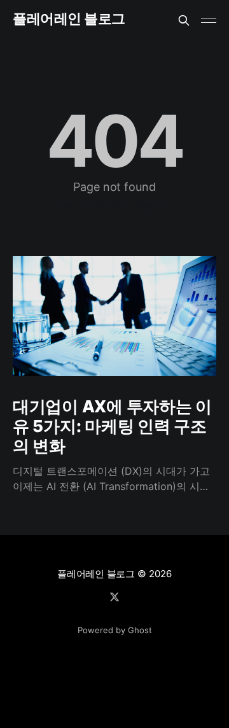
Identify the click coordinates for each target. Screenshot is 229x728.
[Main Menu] (208, 20)
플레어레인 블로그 (69, 18)
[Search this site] (184, 20)
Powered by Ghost (115, 630)
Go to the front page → (115, 205)
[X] (114, 597)
